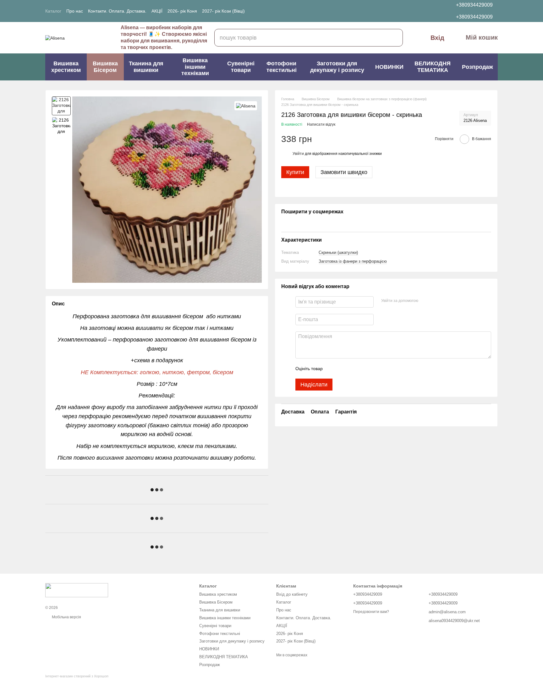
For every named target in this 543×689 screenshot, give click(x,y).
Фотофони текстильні (281, 66)
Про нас (74, 11)
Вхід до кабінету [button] (292, 594)
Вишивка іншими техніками (195, 66)
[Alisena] (245, 105)
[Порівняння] (426, 11)
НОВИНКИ (389, 67)
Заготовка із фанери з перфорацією (353, 261)
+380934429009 (474, 5)
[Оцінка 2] (343, 368)
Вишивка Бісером (105, 66)
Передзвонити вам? (371, 612)
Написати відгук (321, 124)
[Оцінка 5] (373, 368)
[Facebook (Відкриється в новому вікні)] (278, 11)
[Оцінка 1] (333, 368)
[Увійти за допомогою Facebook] (425, 301)
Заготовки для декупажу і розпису (337, 66)
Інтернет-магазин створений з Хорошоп (76, 676)
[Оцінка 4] (363, 368)
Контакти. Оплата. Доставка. (117, 11)
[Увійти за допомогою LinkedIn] (445, 301)
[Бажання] (411, 11)
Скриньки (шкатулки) (338, 252)
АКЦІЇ (156, 11)
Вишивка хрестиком (66, 66)
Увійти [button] (298, 153)
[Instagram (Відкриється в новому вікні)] (270, 11)
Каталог (53, 11)
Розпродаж (477, 67)
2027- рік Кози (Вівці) (223, 11)
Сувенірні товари (241, 66)
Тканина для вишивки (146, 66)
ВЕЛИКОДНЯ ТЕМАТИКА (432, 66)
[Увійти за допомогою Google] (435, 301)
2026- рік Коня (182, 11)
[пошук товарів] (394, 37)
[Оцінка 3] (353, 368)
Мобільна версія (66, 617)
